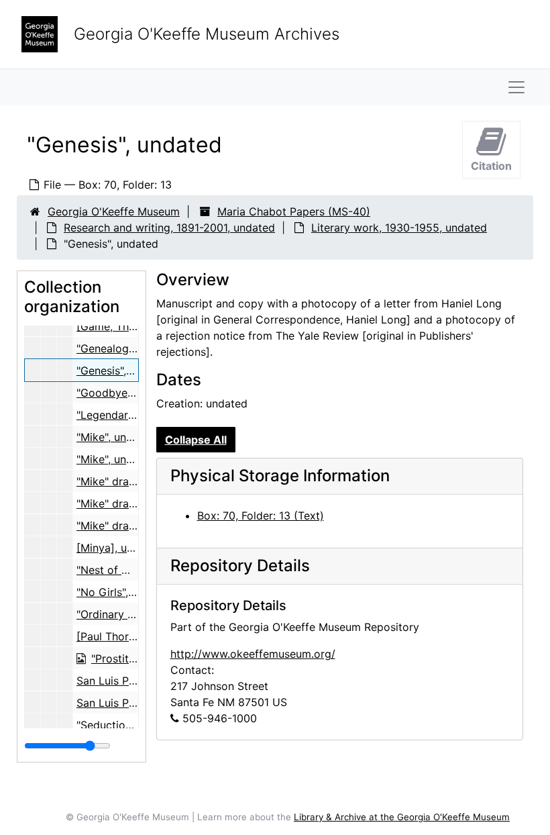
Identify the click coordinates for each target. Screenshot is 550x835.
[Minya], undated (119, 547)
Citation (491, 166)
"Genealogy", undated (131, 348)
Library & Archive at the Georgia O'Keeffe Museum (402, 817)
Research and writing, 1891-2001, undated (169, 227)
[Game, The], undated (131, 326)
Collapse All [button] (196, 439)
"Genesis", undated (123, 370)
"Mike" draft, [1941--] (129, 481)
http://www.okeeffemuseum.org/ (252, 653)
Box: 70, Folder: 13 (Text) (260, 515)
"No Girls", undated (124, 592)
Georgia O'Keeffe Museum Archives (206, 34)
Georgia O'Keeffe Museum (114, 211)
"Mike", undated (116, 437)
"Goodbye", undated (127, 392)
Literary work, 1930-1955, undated (399, 227)
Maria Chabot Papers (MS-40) (293, 211)
